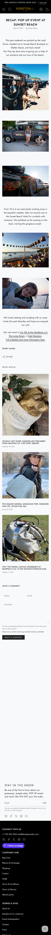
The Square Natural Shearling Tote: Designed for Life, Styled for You (25, 505)
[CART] (47, 9)
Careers (5, 924)
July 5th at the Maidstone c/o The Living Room (28, 334)
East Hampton (35, 336)
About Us (6, 908)
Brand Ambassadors (10, 919)
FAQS (4, 878)
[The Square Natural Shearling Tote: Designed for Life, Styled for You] (25, 475)
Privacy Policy (39, 626)
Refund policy (8, 894)
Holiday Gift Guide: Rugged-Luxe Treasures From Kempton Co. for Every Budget (23, 442)
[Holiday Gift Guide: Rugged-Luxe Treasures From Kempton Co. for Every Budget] (25, 405)
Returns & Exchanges (11, 862)
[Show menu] (4, 9)
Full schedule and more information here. (25, 339)
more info (43, 2)
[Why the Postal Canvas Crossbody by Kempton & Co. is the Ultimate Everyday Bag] (25, 538)
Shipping (6, 868)
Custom (5, 873)
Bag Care (6, 857)
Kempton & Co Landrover (13, 913)
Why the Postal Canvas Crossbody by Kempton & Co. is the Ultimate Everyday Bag (24, 567)
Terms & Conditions (10, 884)
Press (4, 929)
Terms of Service (7, 629)
